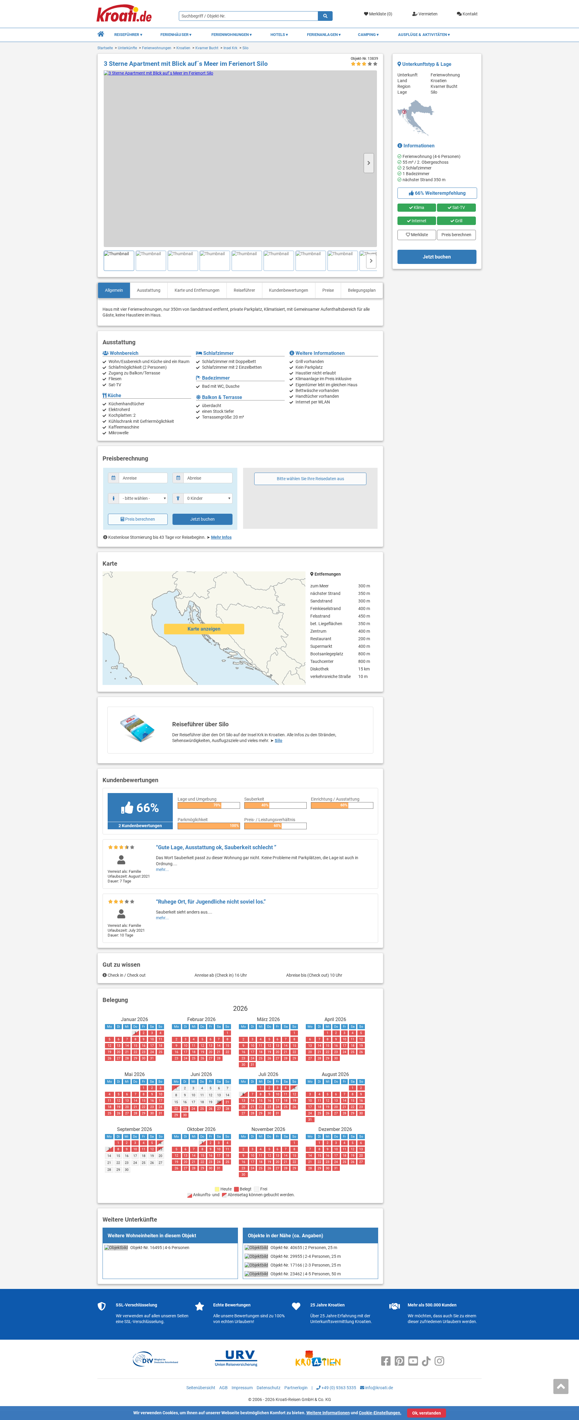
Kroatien (183, 48)
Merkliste (417, 233)
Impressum (242, 1387)
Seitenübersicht (200, 1387)
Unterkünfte (127, 48)
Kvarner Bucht (206, 48)
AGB (223, 1387)
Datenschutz (268, 1387)
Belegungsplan (362, 290)
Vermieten (428, 13)
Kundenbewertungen (288, 290)
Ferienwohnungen (156, 48)
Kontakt (470, 13)
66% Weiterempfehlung (440, 193)
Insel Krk (230, 48)
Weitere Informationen (328, 1412)
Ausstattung (148, 290)
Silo (245, 48)
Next (369, 163)
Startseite (105, 48)
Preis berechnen (140, 519)
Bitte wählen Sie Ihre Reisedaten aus (310, 478)
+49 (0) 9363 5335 (338, 1387)
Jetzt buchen (202, 519)
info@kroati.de (378, 1387)
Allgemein (114, 290)
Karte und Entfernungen (197, 290)
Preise (328, 290)
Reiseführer (244, 290)
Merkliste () (380, 13)
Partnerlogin (296, 1387)
